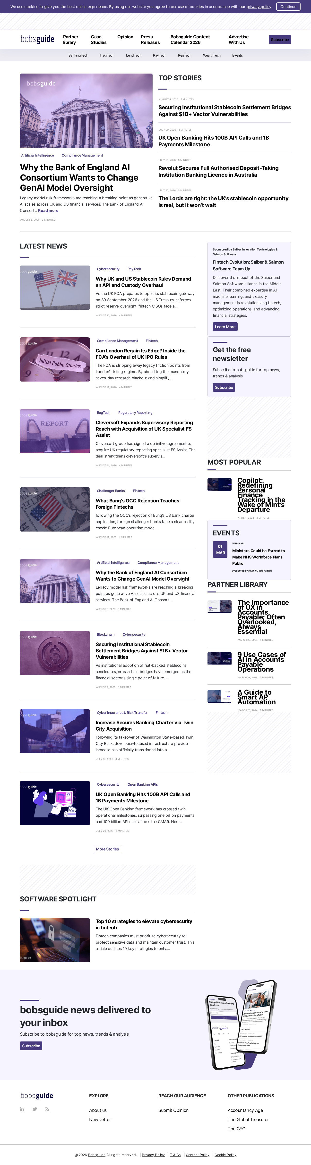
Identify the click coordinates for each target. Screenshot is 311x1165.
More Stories (108, 849)
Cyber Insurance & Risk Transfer (122, 712)
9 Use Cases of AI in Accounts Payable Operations (261, 661)
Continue (288, 6)
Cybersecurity (108, 269)
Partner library (70, 39)
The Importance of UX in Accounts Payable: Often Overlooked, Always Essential (263, 617)
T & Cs (175, 1155)
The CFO (236, 1128)
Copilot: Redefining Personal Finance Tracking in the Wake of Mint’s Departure (261, 495)
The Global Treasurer (248, 1119)
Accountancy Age (245, 1110)
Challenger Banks (111, 491)
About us (98, 1110)
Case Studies (98, 39)
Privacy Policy (153, 1155)
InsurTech (107, 55)
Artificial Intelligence (37, 155)
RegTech (184, 55)
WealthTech (212, 55)
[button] (262, 40)
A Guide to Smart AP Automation (256, 697)
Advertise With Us (239, 39)
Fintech (152, 341)
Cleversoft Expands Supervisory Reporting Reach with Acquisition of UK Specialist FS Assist (144, 429)
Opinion (125, 36)
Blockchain (106, 634)
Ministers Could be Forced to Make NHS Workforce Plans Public (258, 557)
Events (237, 55)
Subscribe (280, 39)
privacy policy (259, 6)
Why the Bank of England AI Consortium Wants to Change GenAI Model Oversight (79, 177)
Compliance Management (82, 155)
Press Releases (150, 39)
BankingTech (78, 55)
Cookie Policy (225, 1155)
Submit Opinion (173, 1110)
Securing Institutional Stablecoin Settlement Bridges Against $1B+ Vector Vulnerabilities (142, 650)
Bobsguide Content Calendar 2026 (190, 39)
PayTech (159, 55)
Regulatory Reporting (135, 412)
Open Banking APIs (143, 784)
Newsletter (100, 1119)
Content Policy (197, 1155)
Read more (48, 210)
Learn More (225, 326)
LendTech (133, 55)
